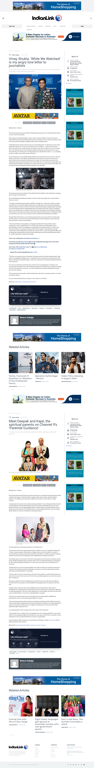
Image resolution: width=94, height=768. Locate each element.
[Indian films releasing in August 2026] (73, 362)
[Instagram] (71, 765)
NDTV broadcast (26, 308)
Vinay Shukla (12, 309)
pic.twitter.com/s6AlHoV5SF (17, 249)
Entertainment (16, 50)
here (40, 278)
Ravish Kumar (49, 308)
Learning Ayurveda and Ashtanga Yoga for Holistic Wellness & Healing (76, 63)
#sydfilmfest (22, 247)
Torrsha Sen (38, 381)
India (19, 308)
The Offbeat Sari (73, 68)
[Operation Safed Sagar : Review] (47, 362)
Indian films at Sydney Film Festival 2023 (25, 282)
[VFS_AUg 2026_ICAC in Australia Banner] (47, 36)
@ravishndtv (24, 242)
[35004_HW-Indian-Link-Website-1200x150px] (47, 6)
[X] (81, 765)
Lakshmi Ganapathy (13, 386)
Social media (57, 308)
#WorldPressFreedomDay (31, 238)
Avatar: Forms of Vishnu (75, 72)
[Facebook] (68, 765)
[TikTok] (79, 765)
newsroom (42, 308)
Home (10, 50)
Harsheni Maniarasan (66, 381)
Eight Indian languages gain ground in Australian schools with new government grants (75, 752)
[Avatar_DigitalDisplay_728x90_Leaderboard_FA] (35, 116)
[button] (90, 18)
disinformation (13, 308)
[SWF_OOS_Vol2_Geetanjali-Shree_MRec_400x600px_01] (75, 102)
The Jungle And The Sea (75, 80)
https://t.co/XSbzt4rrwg (40, 247)
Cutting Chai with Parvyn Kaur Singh (74, 747)
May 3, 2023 (33, 252)
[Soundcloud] (76, 765)
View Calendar (69, 83)
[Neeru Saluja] (10, 55)
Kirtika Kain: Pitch (74, 77)
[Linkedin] (73, 765)
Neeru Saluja (15, 54)
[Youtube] (84, 765)
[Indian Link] (47, 18)
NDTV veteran (35, 308)
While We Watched (21, 309)
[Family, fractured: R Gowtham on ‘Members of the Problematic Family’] (21, 362)
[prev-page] (10, 389)
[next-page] (12, 389)
